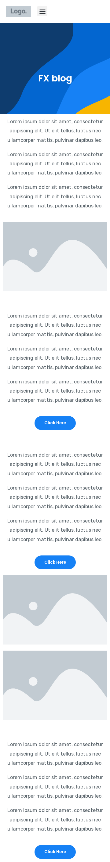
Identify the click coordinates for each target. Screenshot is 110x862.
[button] (42, 11)
